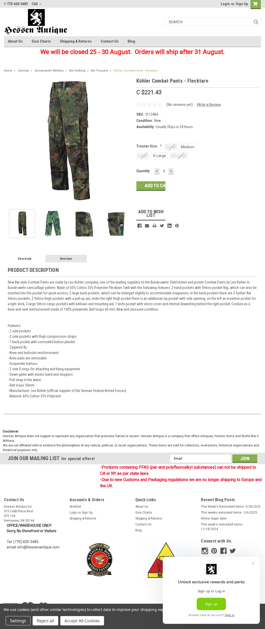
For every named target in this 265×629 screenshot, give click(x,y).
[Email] (147, 226)
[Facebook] (139, 226)
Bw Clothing (77, 70)
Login (225, 4)
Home (8, 70)
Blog (131, 41)
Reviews (66, 259)
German (23, 70)
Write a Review (209, 105)
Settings (18, 621)
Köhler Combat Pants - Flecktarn (136, 70)
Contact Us (110, 41)
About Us (15, 41)
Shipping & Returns (76, 41)
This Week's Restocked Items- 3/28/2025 (231, 506)
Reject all (45, 621)
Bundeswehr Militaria (49, 70)
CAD (35, 4)
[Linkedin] (169, 226)
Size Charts (41, 41)
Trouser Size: (149, 146)
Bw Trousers (99, 70)
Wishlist (75, 506)
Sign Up (242, 4)
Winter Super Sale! (214, 518)
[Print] (154, 226)
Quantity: (143, 171)
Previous (9, 141)
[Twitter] (162, 226)
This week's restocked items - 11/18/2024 (222, 527)
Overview (24, 259)
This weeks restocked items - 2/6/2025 (229, 512)
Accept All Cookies (82, 621)
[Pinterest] (177, 226)
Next (127, 141)
